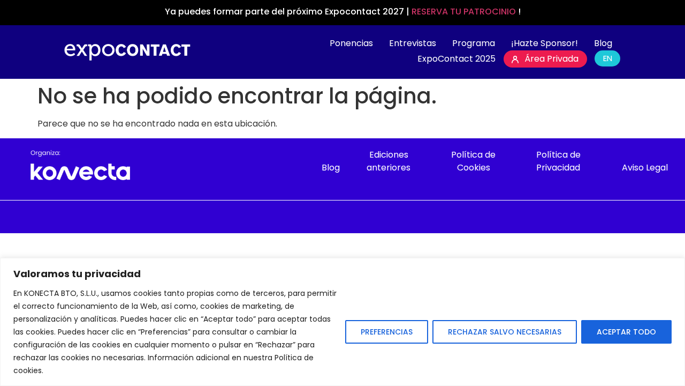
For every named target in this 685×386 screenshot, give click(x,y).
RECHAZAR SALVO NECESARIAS (504, 331)
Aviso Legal (645, 167)
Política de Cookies (473, 161)
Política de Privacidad (558, 161)
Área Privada (551, 59)
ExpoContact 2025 (456, 59)
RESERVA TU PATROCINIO (465, 11)
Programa (473, 43)
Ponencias (351, 43)
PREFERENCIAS (387, 331)
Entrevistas (412, 43)
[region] (342, 322)
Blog (603, 43)
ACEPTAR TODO (626, 331)
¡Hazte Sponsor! (544, 43)
